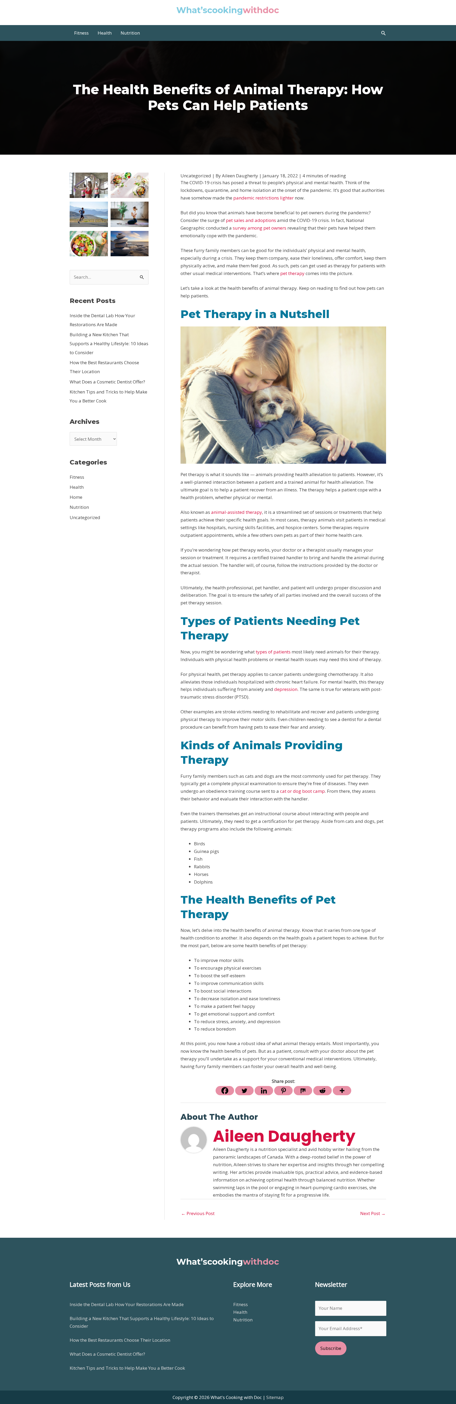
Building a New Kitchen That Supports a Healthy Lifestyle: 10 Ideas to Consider (109, 343)
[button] (383, 33)
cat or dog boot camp (302, 791)
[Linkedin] (264, 1090)
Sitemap (275, 1397)
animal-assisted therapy (236, 512)
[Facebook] (225, 1090)
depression (285, 689)
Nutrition (79, 507)
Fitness (77, 477)
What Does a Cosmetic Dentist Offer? (107, 382)
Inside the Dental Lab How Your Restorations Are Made (127, 1304)
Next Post (373, 1213)
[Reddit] (322, 1090)
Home (76, 497)
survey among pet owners (259, 228)
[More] (342, 1090)
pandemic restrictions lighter (263, 198)
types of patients (273, 652)
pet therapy (292, 273)
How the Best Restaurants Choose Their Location (120, 1340)
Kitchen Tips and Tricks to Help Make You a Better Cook (127, 1368)
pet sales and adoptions (251, 220)
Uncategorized (85, 517)
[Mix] (303, 1090)
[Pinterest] (283, 1090)
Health (77, 487)
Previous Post (198, 1213)
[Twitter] (244, 1090)
